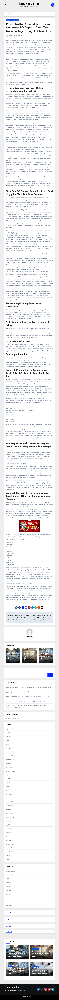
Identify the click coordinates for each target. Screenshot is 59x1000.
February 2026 (10, 752)
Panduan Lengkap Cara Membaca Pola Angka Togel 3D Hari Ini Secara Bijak (26, 702)
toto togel (8, 926)
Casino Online (9, 875)
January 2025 (9, 802)
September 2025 (10, 771)
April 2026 (8, 744)
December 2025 (10, 759)
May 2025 (8, 786)
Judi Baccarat (9, 878)
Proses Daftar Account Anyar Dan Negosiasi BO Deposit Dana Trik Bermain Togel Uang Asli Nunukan (28, 28)
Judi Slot (8, 20)
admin (11, 35)
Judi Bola (8, 882)
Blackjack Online (10, 871)
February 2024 (10, 844)
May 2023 (8, 859)
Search (8, 670)
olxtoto (7, 919)
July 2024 (8, 825)
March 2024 (9, 840)
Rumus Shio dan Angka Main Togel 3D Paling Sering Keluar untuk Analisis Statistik (28, 687)
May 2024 (8, 832)
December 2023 (10, 851)
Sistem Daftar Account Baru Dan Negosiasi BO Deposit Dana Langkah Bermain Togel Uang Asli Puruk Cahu (40, 618)
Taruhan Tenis (9, 902)
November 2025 (10, 763)
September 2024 (10, 817)
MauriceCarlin (29, 3)
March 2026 (9, 748)
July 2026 (8, 732)
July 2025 (8, 779)
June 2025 (9, 782)
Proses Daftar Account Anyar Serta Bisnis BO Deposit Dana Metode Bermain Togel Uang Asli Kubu (18, 618)
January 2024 (9, 848)
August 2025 (9, 775)
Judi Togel (15, 20)
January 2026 (9, 756)
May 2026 (8, 740)
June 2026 (9, 736)
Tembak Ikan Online (11, 905)
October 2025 (9, 767)
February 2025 (10, 798)
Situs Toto (8, 912)
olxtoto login (9, 932)
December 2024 (10, 805)
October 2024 (9, 813)
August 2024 (9, 821)
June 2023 (9, 855)
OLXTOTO (34, 996)
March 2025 (9, 794)
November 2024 (10, 809)
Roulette (8, 898)
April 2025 (8, 790)
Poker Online (9, 894)
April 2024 (8, 836)
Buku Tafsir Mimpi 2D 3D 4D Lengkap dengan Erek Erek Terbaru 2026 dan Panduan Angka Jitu (29, 651)
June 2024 (9, 828)
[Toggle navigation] (5, 5)
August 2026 (9, 729)
